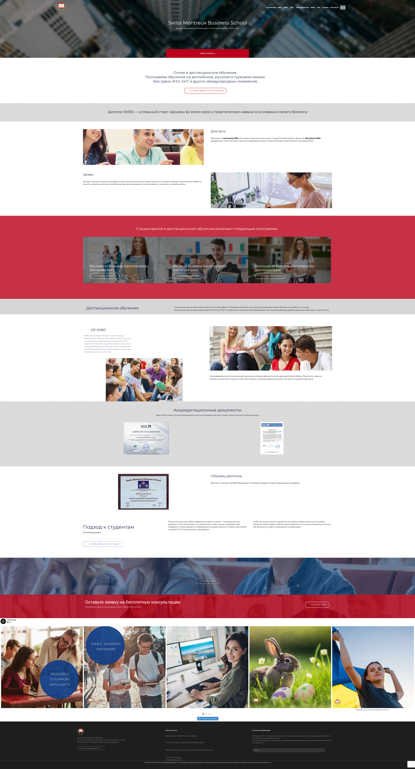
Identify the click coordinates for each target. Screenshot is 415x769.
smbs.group (41, 629)
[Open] (42, 667)
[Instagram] (80, 705)
